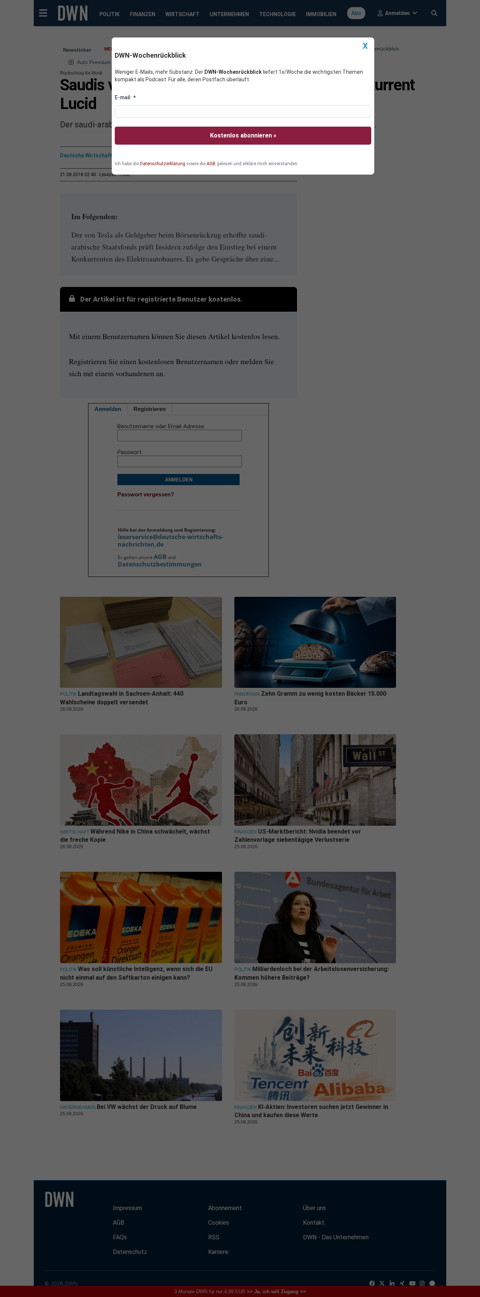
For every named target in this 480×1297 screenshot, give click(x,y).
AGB (211, 163)
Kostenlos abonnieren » (243, 135)
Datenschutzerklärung (162, 163)
